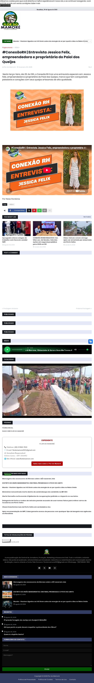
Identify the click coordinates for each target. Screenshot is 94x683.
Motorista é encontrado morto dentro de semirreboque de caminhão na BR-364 (45, 41)
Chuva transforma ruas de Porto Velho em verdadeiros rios (26, 507)
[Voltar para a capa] (10, 21)
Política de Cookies (45, 679)
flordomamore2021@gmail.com (23, 450)
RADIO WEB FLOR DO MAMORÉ (13, 431)
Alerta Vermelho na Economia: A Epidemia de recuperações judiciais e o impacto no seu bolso (40, 496)
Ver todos (87, 217)
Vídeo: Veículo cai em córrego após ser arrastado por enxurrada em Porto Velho (77, 240)
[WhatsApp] (39, 210)
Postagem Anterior (10, 308)
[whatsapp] (47, 517)
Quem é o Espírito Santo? (14, 634)
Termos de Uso (61, 679)
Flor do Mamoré (54, 676)
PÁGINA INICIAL (7, 428)
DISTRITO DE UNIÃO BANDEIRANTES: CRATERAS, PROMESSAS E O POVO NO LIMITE (32, 483)
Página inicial (7, 47)
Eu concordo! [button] (5, 5)
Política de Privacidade (27, 679)
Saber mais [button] (35, 3)
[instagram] (47, 520)
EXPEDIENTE (47, 440)
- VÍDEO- (17, 47)
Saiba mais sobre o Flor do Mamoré (47, 464)
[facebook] (47, 518)
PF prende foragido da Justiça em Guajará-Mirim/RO (25, 620)
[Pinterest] (34, 210)
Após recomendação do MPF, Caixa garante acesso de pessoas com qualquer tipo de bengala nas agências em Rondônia (46, 512)
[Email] (44, 210)
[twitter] (47, 519)
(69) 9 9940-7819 (20, 447)
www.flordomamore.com (25, 459)
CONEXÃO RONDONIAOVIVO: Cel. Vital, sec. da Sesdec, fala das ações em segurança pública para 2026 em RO (45, 241)
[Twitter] (29, 210)
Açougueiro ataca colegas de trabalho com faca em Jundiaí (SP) (14, 240)
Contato (72, 679)
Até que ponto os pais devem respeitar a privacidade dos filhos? (30, 627)
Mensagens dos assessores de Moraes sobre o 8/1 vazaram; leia (28, 479)
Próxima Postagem (83, 308)
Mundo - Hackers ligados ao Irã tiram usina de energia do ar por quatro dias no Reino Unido (39, 487)
